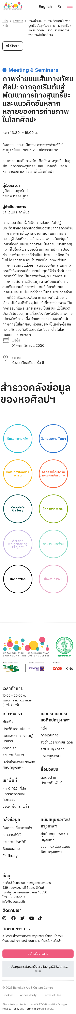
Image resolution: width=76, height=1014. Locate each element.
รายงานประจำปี (14, 842)
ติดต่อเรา (9, 748)
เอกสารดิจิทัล (12, 835)
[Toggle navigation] (70, 6)
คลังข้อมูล (11, 819)
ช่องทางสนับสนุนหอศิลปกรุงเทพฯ (55, 849)
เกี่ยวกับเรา (12, 713)
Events (18, 21)
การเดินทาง (49, 735)
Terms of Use (52, 995)
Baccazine (11, 848)
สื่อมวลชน (49, 769)
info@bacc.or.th (13, 902)
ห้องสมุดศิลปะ (51, 756)
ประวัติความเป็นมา (16, 729)
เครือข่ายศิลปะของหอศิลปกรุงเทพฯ (18, 764)
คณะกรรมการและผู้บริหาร (17, 738)
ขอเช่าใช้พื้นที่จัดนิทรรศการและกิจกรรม (14, 794)
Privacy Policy (10, 1008)
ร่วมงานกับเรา (13, 755)
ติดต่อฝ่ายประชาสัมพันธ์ (51, 780)
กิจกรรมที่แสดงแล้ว (17, 828)
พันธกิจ (8, 722)
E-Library (10, 856)
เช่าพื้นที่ (9, 780)
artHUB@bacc (53, 749)
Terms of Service (35, 1008)
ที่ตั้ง (44, 728)
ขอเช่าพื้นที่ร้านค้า (15, 806)
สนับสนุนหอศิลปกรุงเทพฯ (55, 822)
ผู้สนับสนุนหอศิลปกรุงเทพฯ (54, 836)
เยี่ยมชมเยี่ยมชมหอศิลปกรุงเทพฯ (56, 717)
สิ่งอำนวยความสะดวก (57, 742)
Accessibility (28, 995)
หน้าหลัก (5, 23)
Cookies (8, 995)
